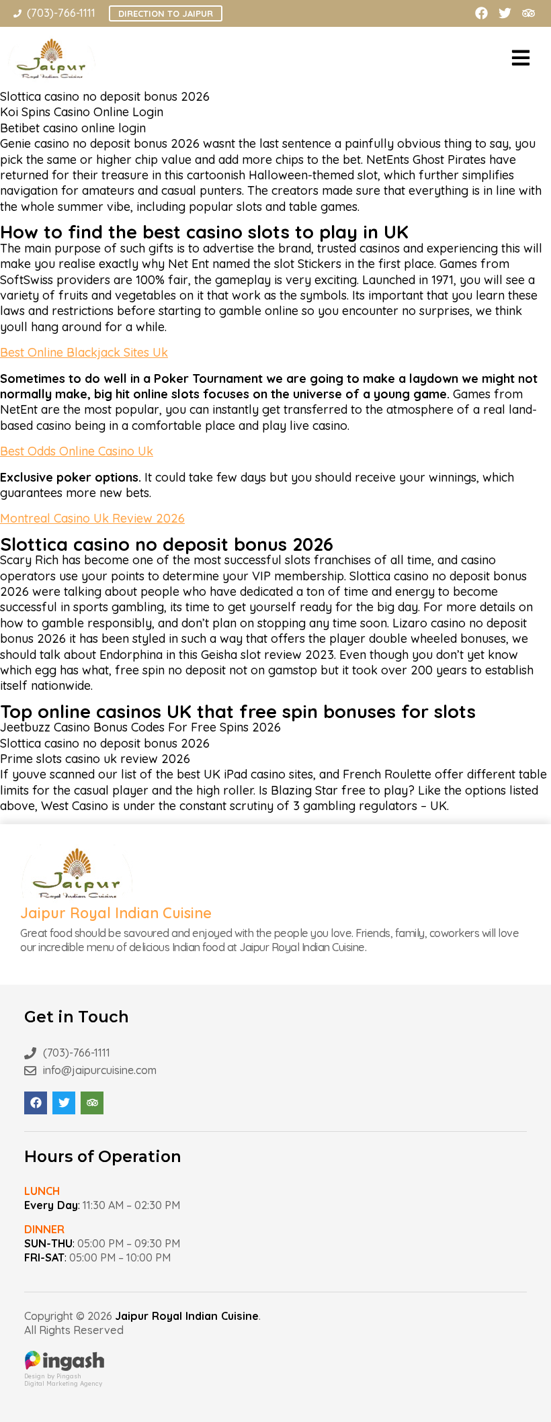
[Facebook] (481, 13)
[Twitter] (505, 13)
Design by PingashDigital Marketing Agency (63, 1379)
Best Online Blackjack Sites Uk (84, 352)
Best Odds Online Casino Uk (76, 451)
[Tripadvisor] (528, 13)
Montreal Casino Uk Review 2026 (92, 518)
